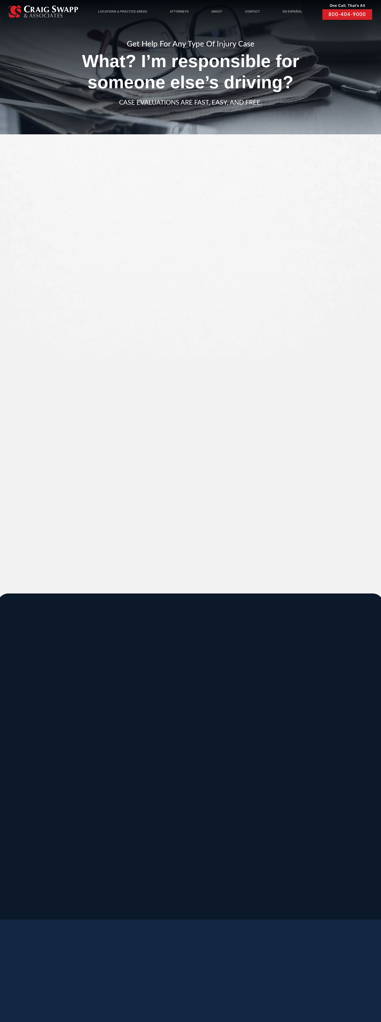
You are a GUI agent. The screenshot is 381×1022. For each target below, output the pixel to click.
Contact (252, 11)
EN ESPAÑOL (292, 11)
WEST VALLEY (145, 866)
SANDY (37, 690)
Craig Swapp (144, 223)
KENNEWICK (109, 778)
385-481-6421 (39, 852)
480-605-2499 (302, 808)
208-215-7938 (170, 813)
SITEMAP (179, 996)
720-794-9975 (236, 813)
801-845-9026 (39, 725)
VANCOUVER (208, 866)
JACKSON (237, 734)
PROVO (300, 690)
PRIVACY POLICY (128, 996)
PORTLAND (42, 778)
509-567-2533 (170, 720)
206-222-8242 (170, 769)
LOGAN (102, 822)
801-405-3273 (236, 725)
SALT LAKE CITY (246, 690)
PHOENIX (303, 778)
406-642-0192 (302, 769)
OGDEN (37, 822)
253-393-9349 (236, 857)
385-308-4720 (302, 725)
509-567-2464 (104, 769)
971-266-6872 (39, 813)
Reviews (59, 975)
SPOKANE (106, 734)
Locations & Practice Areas (122, 11)
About (216, 11)
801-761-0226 (138, 896)
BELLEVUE (304, 822)
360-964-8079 (203, 901)
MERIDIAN (106, 690)
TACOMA (236, 822)
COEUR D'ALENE (180, 778)
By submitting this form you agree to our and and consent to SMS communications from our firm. (297, 316)
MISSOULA (304, 734)
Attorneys (179, 11)
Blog (83, 975)
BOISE (36, 734)
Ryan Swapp (82, 223)
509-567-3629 (104, 813)
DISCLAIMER (157, 996)
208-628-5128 (39, 769)
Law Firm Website (297, 995)
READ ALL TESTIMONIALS (294, 513)
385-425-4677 (104, 852)
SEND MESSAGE (293, 338)
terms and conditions (291, 314)
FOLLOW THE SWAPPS (316, 976)
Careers (108, 975)
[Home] (43, 11)
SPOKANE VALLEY (182, 690)
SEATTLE (171, 734)
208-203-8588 (104, 720)
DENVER (236, 778)
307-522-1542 (236, 769)
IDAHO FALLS (176, 822)
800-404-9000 (347, 14)
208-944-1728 (170, 852)
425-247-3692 (302, 857)
